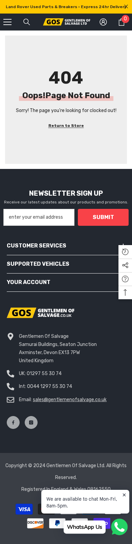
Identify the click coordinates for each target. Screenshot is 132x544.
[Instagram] (31, 422)
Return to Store (66, 125)
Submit (103, 217)
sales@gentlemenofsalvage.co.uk (70, 399)
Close (126, 6)
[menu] (7, 22)
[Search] (27, 22)
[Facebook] (13, 422)
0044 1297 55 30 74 (49, 386)
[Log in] (103, 22)
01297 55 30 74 (44, 373)
